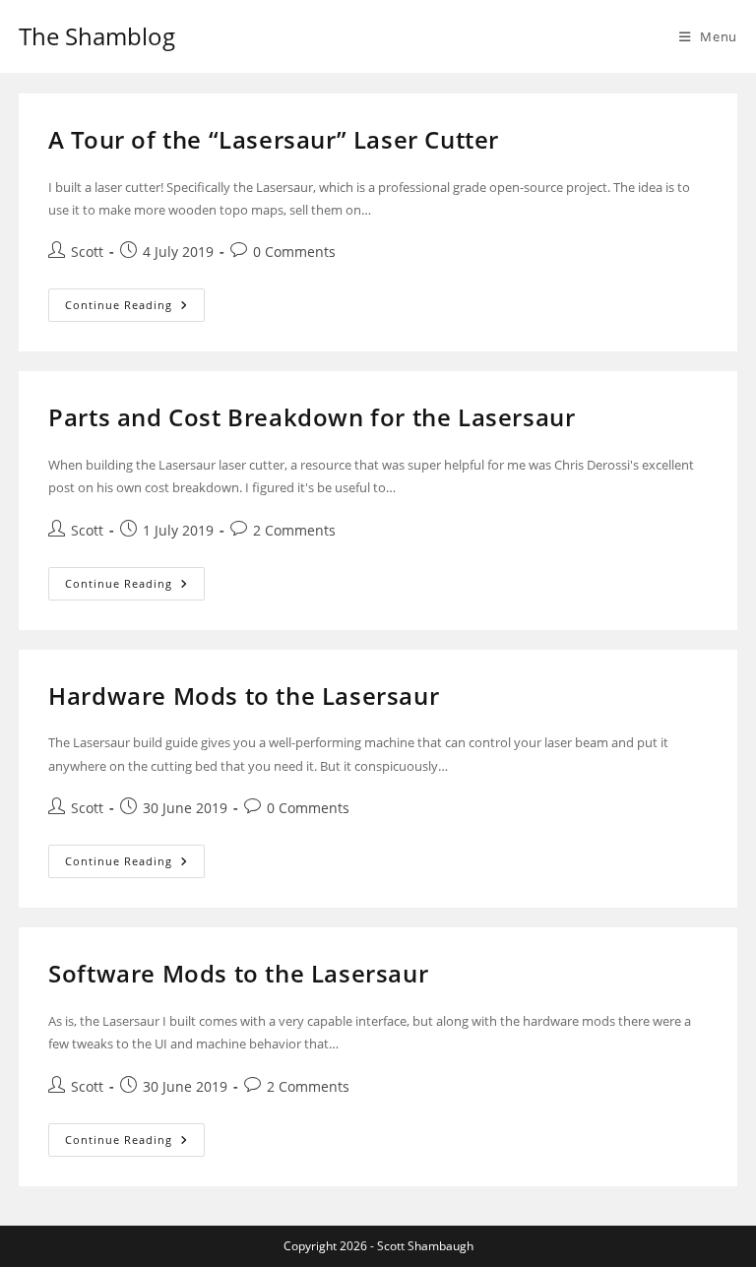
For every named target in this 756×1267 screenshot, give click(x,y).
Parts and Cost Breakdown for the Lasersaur (311, 417)
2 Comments (294, 530)
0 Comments (294, 251)
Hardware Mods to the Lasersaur (243, 695)
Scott (87, 251)
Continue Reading (135, 300)
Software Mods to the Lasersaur (238, 973)
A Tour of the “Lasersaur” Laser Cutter (273, 139)
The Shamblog (97, 36)
